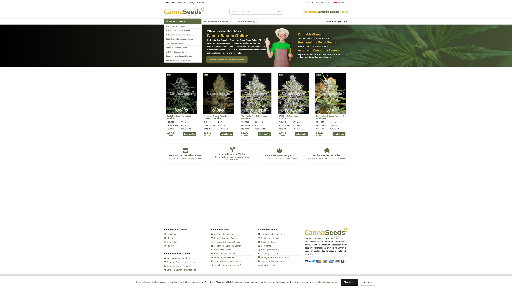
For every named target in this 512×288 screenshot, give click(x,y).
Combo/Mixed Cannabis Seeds (180, 56)
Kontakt (201, 2)
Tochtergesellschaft (270, 254)
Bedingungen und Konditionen (275, 258)
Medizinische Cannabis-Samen (180, 39)
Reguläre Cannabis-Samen (179, 31)
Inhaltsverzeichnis (269, 265)
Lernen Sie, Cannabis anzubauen (232, 158)
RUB (323, 2)
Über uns (182, 2)
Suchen (280, 11)
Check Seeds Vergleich (279, 158)
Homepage (172, 234)
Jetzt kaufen (189, 134)
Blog (192, 2)
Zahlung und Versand (270, 238)
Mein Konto (266, 246)
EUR (307, 2)
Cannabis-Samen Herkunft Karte (181, 270)
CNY (328, 2)
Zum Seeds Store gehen (185, 159)
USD (312, 2)
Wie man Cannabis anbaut (179, 258)
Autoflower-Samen (176, 43)
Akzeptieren (349, 282)
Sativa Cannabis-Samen (177, 52)
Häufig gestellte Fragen (271, 234)
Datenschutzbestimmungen (273, 261)
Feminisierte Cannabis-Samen (180, 35)
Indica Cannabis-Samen (177, 48)
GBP (317, 2)
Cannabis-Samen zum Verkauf (180, 60)
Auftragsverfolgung (270, 250)
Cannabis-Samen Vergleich (179, 266)
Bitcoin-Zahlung (268, 242)
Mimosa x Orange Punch (217, 117)
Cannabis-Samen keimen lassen (181, 262)
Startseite (170, 2)
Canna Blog (172, 242)
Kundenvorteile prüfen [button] (326, 158)
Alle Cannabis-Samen (177, 26)
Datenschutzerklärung (327, 282)
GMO (288, 117)
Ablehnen (367, 282)
